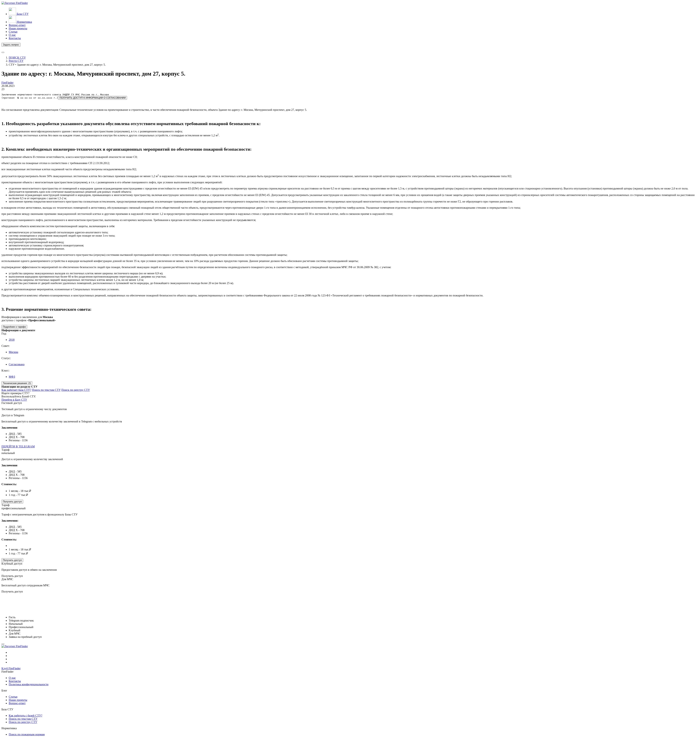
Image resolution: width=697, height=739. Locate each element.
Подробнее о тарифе (14, 326)
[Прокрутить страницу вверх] (2, 644)
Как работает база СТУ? (16, 389)
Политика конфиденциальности (28, 684)
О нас (12, 677)
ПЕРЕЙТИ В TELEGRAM (18, 446)
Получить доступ (12, 501)
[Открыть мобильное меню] (2, 52)
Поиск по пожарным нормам (27, 734)
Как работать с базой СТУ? (25, 715)
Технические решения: (17, 383)
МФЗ (12, 376)
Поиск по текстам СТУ (46, 389)
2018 (12, 339)
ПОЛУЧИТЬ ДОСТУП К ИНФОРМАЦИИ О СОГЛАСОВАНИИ (93, 97)
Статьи (13, 696)
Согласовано (17, 364)
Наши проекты (18, 699)
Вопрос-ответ (17, 703)
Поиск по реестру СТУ (75, 389)
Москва (13, 352)
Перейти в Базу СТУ (14, 399)
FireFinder (7, 82)
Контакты (15, 681)
